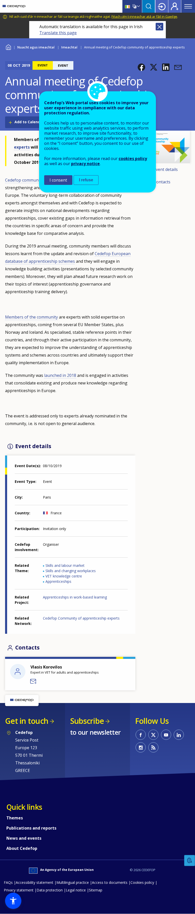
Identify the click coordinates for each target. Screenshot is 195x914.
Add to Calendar (29, 121)
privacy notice (85, 163)
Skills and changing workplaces (70, 570)
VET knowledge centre (63, 576)
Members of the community (31, 317)
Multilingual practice (72, 882)
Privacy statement (19, 890)
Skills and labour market (65, 565)
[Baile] (14, 6)
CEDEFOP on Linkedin (179, 735)
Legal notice (76, 890)
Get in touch (26, 721)
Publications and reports (31, 828)
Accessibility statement (34, 882)
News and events (23, 838)
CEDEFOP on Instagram (141, 747)
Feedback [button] (189, 860)
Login (161, 6)
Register (174, 6)
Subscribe (87, 721)
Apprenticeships (58, 581)
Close (159, 26)
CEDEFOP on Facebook (141, 735)
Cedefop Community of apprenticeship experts (81, 618)
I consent (58, 180)
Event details (166, 169)
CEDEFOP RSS (153, 747)
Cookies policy (142, 882)
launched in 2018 (60, 375)
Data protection (50, 890)
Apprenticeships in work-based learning (75, 597)
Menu (188, 6)
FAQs (8, 882)
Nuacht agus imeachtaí (36, 47)
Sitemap (95, 890)
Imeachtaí (69, 47)
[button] (141, 67)
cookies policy (133, 158)
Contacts (162, 182)
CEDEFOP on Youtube (166, 735)
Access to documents (109, 882)
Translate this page (58, 33)
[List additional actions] (138, 6)
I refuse (86, 180)
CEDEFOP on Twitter (153, 735)
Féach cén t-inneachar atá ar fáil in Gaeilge (144, 16)
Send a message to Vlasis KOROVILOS (33, 681)
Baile (8, 46)
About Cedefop (21, 848)
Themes (14, 818)
